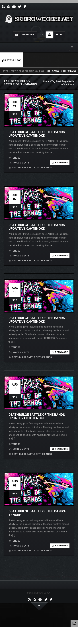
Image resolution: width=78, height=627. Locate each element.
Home (46, 81)
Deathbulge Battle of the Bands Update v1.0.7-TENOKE (37, 133)
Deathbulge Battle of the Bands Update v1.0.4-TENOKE (37, 319)
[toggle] (74, 623)
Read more (61, 162)
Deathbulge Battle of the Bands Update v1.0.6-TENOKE (37, 226)
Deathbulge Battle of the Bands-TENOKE (37, 513)
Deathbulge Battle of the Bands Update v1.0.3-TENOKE (37, 416)
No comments (20, 162)
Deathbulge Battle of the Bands (31, 167)
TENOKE (15, 158)
